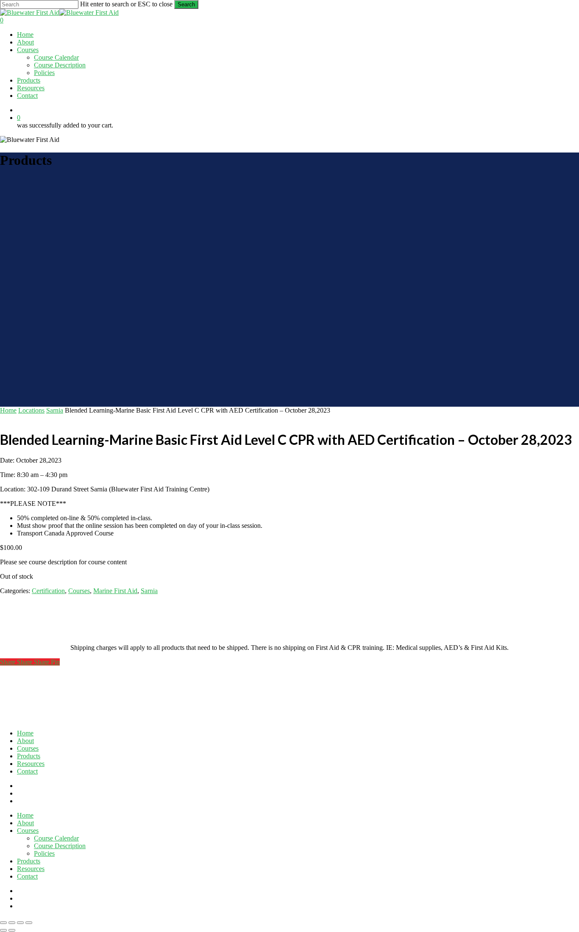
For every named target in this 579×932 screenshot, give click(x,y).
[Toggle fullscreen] (11, 922)
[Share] (20, 922)
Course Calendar (56, 838)
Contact (27, 771)
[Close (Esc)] (28, 922)
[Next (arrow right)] (11, 930)
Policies (44, 853)
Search (186, 4)
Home (8, 410)
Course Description (60, 845)
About (25, 740)
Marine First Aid (115, 590)
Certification (48, 590)
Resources (31, 763)
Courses (79, 590)
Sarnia (54, 410)
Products (28, 756)
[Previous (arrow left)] (3, 930)
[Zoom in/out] (3, 922)
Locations (31, 410)
